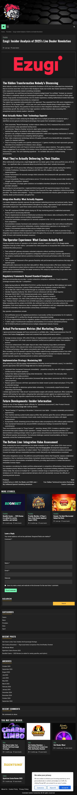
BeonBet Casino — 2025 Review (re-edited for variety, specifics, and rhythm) (13, 518)
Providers (5, 37)
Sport (4, 629)
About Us (4, 789)
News (4, 620)
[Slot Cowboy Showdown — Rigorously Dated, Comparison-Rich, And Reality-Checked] (38, 731)
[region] (52, 781)
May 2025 (5, 681)
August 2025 (6, 672)
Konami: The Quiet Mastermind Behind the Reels (63, 517)
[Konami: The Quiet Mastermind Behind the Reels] (64, 502)
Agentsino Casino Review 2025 (11, 650)
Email (7, 570)
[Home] (4, 26)
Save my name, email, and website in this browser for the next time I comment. (33, 585)
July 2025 (5, 675)
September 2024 (7, 701)
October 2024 (6, 698)
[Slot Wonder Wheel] (64, 731)
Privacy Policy (24, 789)
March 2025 (5, 684)
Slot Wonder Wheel (8, 647)
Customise (40, 788)
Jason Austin (15, 48)
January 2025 (6, 689)
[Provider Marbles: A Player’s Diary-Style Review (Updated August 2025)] (38, 502)
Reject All (53, 788)
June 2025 (5, 678)
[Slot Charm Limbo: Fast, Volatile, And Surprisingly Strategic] (13, 731)
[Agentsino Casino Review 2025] (13, 764)
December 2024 (7, 692)
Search (7, 599)
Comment (8, 539)
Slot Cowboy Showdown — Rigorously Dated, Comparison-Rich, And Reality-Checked (27, 644)
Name (7, 563)
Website (7, 578)
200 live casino (21, 363)
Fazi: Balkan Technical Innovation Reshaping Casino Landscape (59, 482)
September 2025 (7, 669)
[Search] (74, 27)
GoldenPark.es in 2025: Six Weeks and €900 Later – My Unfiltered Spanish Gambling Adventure (20, 482)
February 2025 (6, 686)
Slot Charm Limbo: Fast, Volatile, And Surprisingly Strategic (19, 642)
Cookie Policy (13, 789)
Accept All (65, 788)
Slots (3, 626)
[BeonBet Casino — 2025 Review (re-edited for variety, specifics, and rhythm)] (13, 502)
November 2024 (7, 695)
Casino (4, 617)
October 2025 (6, 666)
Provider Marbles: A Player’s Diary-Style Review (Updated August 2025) (37, 518)
